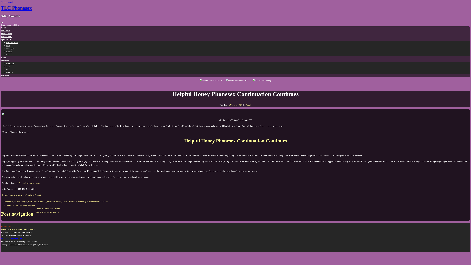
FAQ (8, 69)
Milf (8, 54)
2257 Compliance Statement (11, 238)
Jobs (8, 66)
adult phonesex (7, 202)
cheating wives (61, 202)
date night (23, 205)
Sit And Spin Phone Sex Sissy (46, 212)
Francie (248, 105)
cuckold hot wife (93, 202)
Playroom (5, 75)
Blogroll (24, 202)
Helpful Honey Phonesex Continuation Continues (235, 94)
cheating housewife (47, 202)
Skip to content (7, 2)
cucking (15, 205)
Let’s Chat (10, 63)
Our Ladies (5, 31)
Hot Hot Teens (12, 43)
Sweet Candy (6, 34)
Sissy (8, 46)
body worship (33, 202)
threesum (31, 205)
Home (3, 28)
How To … (10, 72)
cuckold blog (81, 202)
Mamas (9, 51)
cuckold (71, 202)
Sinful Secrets (6, 37)
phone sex (104, 202)
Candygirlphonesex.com (29, 183)
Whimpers (10, 48)
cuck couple (6, 205)
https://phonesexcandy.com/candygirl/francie (22, 195)
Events (4, 57)
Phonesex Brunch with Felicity (46, 209)
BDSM (17, 202)
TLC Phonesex (16, 8)
